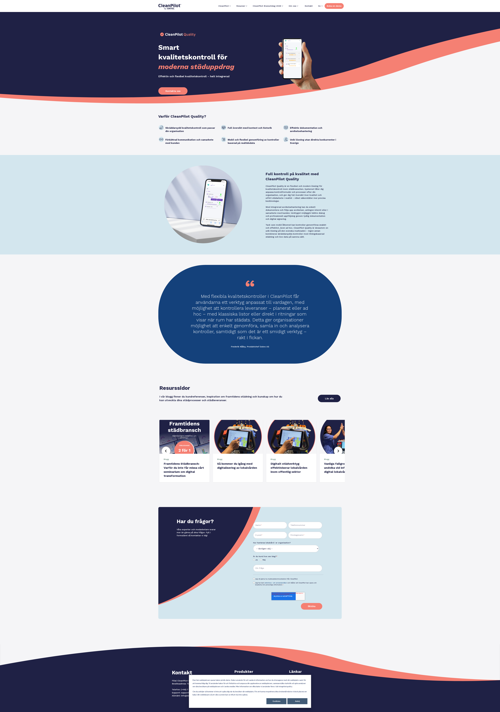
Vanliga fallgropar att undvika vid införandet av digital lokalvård (342, 467)
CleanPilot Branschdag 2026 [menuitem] (267, 6)
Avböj (297, 701)
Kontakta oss (172, 91)
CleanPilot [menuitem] (223, 6)
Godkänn (276, 701)
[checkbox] (287, 560)
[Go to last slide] (166, 451)
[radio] (255, 560)
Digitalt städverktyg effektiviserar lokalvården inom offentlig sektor (289, 467)
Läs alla (329, 398)
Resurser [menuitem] (240, 6)
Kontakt (309, 6)
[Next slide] (338, 451)
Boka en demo (334, 6)
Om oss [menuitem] (292, 6)
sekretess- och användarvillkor (275, 583)
